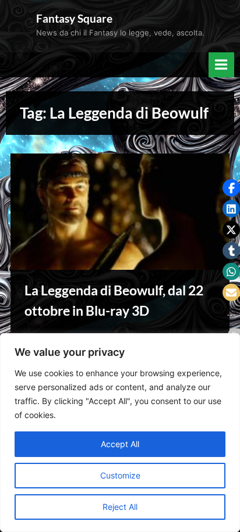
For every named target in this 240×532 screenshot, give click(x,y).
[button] (231, 188)
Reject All (120, 507)
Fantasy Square (74, 18)
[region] (120, 432)
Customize (120, 475)
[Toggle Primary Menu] (221, 64)
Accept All (120, 444)
